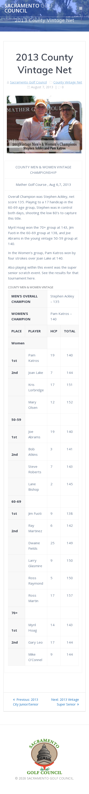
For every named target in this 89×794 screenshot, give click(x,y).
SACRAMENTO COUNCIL (29, 8)
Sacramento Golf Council (28, 82)
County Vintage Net (67, 82)
